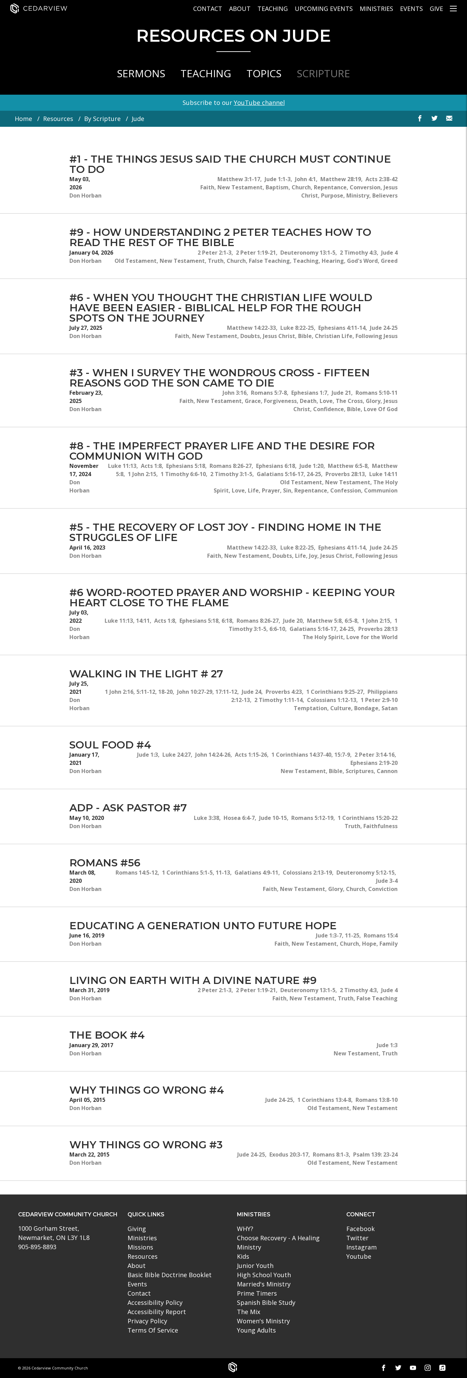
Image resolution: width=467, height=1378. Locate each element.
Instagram (361, 1247)
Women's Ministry (263, 1321)
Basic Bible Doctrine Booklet (170, 1275)
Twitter (357, 1238)
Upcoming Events (324, 8)
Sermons (141, 73)
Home (23, 118)
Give (436, 8)
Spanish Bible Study (266, 1302)
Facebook (360, 1229)
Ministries (376, 8)
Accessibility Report (157, 1312)
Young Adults (256, 1330)
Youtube (358, 1256)
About (240, 8)
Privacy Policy (147, 1321)
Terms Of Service (153, 1330)
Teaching (272, 8)
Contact (207, 8)
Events (411, 8)
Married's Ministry (264, 1284)
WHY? (245, 1229)
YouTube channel (259, 102)
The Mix (248, 1312)
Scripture (323, 73)
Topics (263, 73)
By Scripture (102, 118)
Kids (243, 1256)
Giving (137, 1229)
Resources (58, 118)
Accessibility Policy (155, 1302)
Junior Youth (255, 1265)
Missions (140, 1247)
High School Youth (264, 1275)
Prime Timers (257, 1293)
